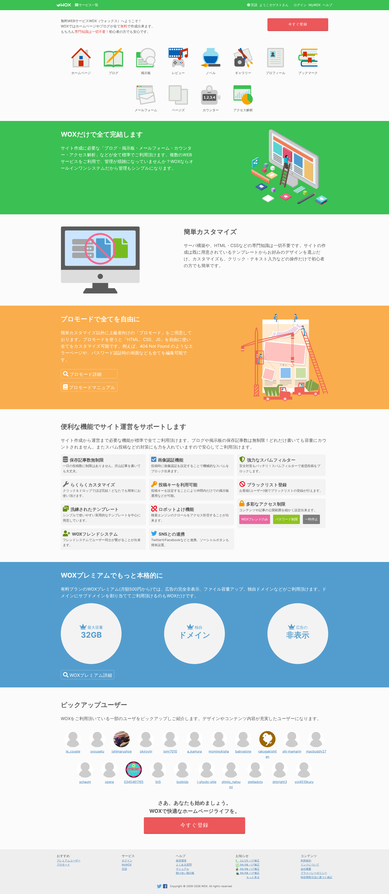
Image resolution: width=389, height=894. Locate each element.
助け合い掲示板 (185, 873)
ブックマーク (308, 73)
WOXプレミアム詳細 (90, 675)
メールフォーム (146, 110)
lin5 (158, 781)
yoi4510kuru (304, 781)
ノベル (211, 73)
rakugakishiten (267, 750)
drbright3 (280, 781)
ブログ (113, 73)
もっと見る (253, 877)
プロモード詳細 (85, 374)
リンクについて (310, 864)
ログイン (300, 5)
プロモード (63, 864)
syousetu (97, 750)
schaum (85, 781)
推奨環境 (181, 860)
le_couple (73, 750)
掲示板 (146, 73)
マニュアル (182, 868)
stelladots (255, 781)
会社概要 (306, 868)
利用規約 (306, 860)
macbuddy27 (316, 750)
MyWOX (315, 5)
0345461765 (133, 781)
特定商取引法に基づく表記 (316, 877)
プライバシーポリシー (314, 873)
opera (109, 781)
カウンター (211, 110)
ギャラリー (243, 73)
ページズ (178, 110)
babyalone (243, 750)
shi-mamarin (291, 750)
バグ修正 (250, 860)
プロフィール (275, 73)
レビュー (178, 73)
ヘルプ (327, 5)
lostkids (182, 781)
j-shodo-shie (206, 781)
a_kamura (194, 750)
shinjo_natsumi (231, 781)
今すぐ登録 (297, 24)
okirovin (146, 750)
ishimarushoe (122, 750)
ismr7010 (170, 750)
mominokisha (219, 750)
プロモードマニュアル (92, 387)
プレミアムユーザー (68, 860)
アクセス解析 (243, 110)
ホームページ (81, 73)
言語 (254, 5)
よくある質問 (184, 864)
